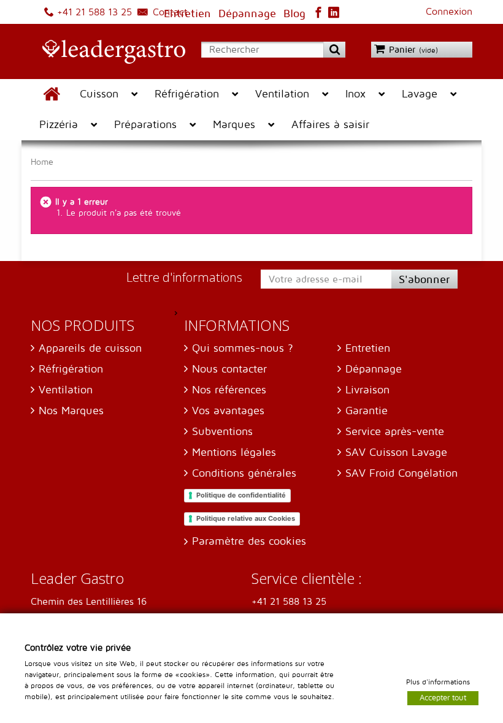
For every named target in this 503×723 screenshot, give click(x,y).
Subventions (222, 431)
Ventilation (282, 94)
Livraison (367, 390)
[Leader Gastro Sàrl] (108, 53)
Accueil (51, 94)
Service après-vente (394, 431)
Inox (355, 94)
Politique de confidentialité (241, 495)
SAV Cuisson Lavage (396, 452)
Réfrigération (187, 94)
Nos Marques (71, 411)
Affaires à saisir (330, 125)
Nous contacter (229, 369)
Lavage (419, 94)
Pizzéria (58, 125)
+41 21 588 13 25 (93, 12)
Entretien (367, 348)
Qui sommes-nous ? (242, 348)
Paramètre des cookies (249, 541)
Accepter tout (443, 697)
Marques (234, 125)
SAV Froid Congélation (401, 473)
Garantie (366, 411)
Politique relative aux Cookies (245, 518)
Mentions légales (234, 452)
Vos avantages (228, 411)
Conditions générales (244, 473)
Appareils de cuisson (90, 348)
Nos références (229, 390)
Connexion (449, 11)
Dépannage (373, 369)
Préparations (145, 125)
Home (42, 162)
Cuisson (99, 94)
